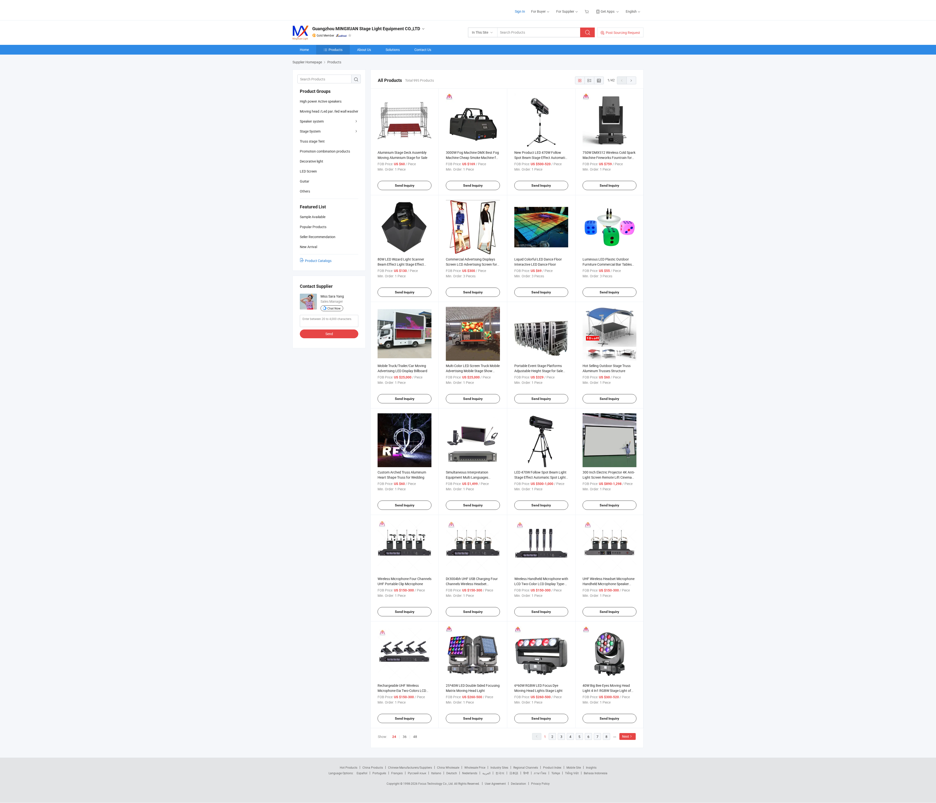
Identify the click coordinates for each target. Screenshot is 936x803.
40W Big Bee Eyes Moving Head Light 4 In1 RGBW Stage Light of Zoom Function (607, 690)
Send (329, 333)
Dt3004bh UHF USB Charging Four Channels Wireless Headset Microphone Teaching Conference (472, 583)
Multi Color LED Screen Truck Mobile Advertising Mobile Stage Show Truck (473, 370)
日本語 (513, 773)
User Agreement (495, 783)
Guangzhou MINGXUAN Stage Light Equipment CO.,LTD (366, 28)
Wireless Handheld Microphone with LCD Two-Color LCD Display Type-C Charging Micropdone (541, 583)
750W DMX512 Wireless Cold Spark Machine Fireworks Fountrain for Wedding (609, 157)
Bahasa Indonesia (595, 773)
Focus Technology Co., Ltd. (436, 783)
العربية (486, 773)
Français (397, 773)
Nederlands (469, 773)
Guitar (304, 181)
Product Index (552, 767)
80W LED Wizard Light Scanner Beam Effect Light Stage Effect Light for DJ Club (401, 264)
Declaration (518, 783)
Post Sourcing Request (623, 32)
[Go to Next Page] (631, 80)
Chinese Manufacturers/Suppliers (410, 767)
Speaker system (312, 121)
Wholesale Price (474, 767)
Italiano (436, 773)
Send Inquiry (404, 185)
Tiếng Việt (572, 773)
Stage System (310, 131)
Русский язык (417, 773)
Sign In (520, 11)
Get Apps (607, 11)
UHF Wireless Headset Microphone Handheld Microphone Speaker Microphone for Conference (608, 583)
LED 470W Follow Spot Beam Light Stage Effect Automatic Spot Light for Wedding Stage (540, 477)
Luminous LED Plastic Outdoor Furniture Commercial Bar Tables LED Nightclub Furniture (607, 264)
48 (415, 736)
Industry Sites (499, 767)
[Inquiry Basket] (587, 11)
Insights (591, 767)
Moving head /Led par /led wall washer (329, 111)
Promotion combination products (325, 151)
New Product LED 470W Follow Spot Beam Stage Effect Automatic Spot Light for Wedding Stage (540, 157)
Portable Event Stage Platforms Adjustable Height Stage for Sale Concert (538, 370)
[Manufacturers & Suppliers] (323, 9)
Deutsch (451, 773)
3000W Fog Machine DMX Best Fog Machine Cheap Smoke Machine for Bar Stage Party (472, 157)
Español (362, 773)
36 (405, 736)
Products (335, 49)
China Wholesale (448, 767)
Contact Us (422, 49)
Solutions (393, 49)
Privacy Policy (540, 783)
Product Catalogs (318, 260)
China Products (372, 767)
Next (625, 736)
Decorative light (311, 161)
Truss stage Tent (312, 141)
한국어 (500, 773)
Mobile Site (573, 767)
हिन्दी (526, 773)
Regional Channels (525, 767)
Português (379, 773)
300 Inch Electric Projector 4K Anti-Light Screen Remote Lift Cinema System (609, 477)
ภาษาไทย (540, 773)
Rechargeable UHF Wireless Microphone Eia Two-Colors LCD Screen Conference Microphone (402, 690)
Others (305, 191)
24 (394, 737)
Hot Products (348, 767)
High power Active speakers (320, 101)
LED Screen (308, 171)
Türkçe (555, 773)
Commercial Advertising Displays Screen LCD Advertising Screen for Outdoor (471, 264)
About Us (364, 49)
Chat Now (334, 308)
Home (304, 49)
